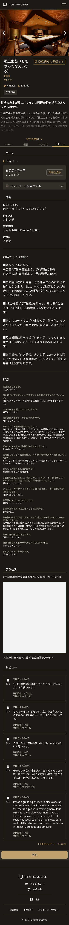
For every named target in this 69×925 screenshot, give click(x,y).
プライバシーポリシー (48, 909)
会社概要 (14, 909)
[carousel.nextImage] (65, 33)
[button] (34, 186)
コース (8, 144)
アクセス (43, 144)
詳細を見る (55, 172)
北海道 (7, 76)
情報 (25, 144)
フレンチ (8, 80)
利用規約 (28, 909)
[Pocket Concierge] (15, 4)
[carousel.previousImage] (4, 33)
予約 (34, 855)
